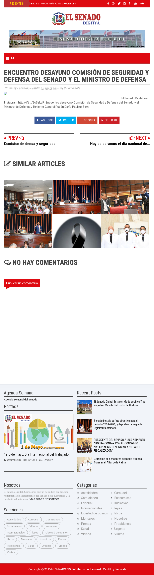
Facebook (46, 120)
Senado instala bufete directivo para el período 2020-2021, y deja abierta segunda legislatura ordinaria (118, 424)
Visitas (11, 552)
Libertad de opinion (57, 532)
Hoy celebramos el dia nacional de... (120, 143)
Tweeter (68, 120)
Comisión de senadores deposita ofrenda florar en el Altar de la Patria (118, 460)
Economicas (14, 526)
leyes (35, 532)
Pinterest (110, 120)
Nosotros (45, 539)
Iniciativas (51, 526)
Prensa (62, 539)
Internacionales (16, 532)
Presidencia (13, 545)
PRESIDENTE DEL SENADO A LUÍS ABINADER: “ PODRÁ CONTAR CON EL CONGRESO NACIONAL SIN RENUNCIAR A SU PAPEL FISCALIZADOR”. (120, 445)
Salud (31, 545)
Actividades (14, 519)
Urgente (46, 545)
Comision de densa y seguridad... (31, 143)
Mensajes (26, 539)
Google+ (89, 120)
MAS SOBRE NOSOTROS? (44, 499)
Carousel (33, 519)
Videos (63, 545)
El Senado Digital (64, 569)
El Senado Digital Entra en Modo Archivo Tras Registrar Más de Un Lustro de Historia (58, 3)
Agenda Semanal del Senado (20, 399)
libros (10, 539)
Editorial (33, 526)
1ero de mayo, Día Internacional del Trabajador (37, 454)
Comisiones (53, 519)
